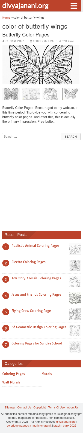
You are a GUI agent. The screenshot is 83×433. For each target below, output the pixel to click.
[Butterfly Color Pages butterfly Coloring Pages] (71, 95)
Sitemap (10, 407)
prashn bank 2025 (64, 425)
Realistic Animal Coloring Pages (35, 246)
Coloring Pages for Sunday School (37, 343)
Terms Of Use (56, 407)
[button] (74, 5)
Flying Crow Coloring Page (31, 311)
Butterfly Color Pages (26, 34)
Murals (47, 374)
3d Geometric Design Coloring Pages (39, 327)
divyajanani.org (25, 5)
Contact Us (24, 407)
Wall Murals (11, 382)
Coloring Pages (15, 41)
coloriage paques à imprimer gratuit (29, 425)
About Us (73, 407)
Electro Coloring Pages (28, 262)
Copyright (39, 407)
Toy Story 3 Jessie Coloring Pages (36, 278)
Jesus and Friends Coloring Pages (36, 294)
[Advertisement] (41, 184)
